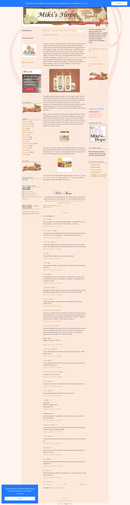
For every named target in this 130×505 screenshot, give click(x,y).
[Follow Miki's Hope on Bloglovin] (97, 109)
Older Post (83, 484)
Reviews (24, 154)
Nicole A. (45, 390)
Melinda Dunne (47, 425)
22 (51, 470)
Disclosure (25, 135)
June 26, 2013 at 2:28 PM (52, 409)
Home (64, 484)
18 (56, 425)
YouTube (70, 177)
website (80, 175)
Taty (44, 400)
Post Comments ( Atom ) (58, 488)
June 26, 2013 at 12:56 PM (52, 395)
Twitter (57, 177)
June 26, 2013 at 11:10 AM (52, 377)
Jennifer (45, 274)
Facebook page (47, 177)
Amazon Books (93, 57)
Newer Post (46, 484)
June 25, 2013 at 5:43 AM (52, 237)
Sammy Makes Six (96, 172)
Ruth (44, 253)
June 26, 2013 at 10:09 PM (52, 443)
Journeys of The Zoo (49, 326)
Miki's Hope (54, 8)
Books (24, 128)
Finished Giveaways (27, 143)
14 (52, 381)
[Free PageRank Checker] (26, 189)
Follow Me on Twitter (94, 116)
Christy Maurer (47, 242)
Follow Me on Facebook (95, 114)
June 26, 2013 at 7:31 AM (52, 356)
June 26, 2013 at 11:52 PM (52, 466)
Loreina (45, 263)
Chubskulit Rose (48, 349)
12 (53, 360)
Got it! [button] (20, 498)
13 (64, 372)
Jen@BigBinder (47, 287)
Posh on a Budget (96, 169)
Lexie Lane (46, 299)
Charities (24, 130)
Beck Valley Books (48, 230)
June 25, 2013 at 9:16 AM (52, 270)
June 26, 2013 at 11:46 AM (52, 386)
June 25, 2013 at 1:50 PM (52, 306)
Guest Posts (25, 148)
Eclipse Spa (25, 139)
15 (53, 390)
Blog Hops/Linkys (27, 126)
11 (57, 349)
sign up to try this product (74, 57)
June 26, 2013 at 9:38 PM (52, 432)
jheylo (45, 459)
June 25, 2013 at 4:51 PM (52, 321)
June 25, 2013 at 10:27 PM (52, 344)
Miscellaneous (26, 152)
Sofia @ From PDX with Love (51, 372)
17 (54, 413)
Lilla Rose (25, 150)
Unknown (46, 219)
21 (51, 459)
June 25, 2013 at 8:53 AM (52, 258)
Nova (44, 447)
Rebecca (45, 381)
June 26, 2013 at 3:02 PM (52, 420)
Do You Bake (25, 137)
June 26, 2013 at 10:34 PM (52, 454)
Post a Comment (47, 481)
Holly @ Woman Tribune (50, 310)
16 (50, 400)
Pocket (70, 503)
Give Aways (25, 145)
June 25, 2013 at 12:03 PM (52, 294)
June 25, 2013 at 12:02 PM (52, 283)
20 (50, 447)
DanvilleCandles (95, 167)
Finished (24, 141)
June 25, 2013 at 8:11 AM (52, 249)
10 (59, 326)
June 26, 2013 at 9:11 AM (52, 367)
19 (53, 436)
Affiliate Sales (26, 122)
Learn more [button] (20, 493)
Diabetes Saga (26, 132)
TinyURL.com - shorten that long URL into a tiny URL (99, 175)
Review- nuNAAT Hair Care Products (60, 31)
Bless (45, 470)
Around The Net (26, 124)
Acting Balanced (95, 164)
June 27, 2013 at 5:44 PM (52, 477)
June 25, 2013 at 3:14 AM (52, 226)
